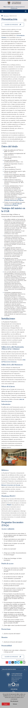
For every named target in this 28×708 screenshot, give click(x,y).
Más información (14, 701)
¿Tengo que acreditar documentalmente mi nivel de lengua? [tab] (15, 553)
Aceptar (5, 704)
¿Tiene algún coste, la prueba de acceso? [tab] (15, 625)
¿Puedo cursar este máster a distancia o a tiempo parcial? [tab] (15, 651)
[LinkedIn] (15, 662)
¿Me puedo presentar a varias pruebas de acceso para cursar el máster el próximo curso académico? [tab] (14, 589)
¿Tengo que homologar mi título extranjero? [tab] (13, 559)
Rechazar (15, 704)
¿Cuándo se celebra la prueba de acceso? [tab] (15, 581)
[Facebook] (10, 662)
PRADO (9, 505)
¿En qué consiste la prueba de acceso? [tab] (14, 574)
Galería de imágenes (11, 24)
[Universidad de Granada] (14, 3)
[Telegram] (18, 662)
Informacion (6, 16)
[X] (12, 662)
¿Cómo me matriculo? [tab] (10, 549)
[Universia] (14, 689)
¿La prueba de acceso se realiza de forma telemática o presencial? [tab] (13, 577)
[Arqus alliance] (13, 685)
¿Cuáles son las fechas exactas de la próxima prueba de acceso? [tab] (13, 584)
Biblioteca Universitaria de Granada (10, 485)
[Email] (24, 662)
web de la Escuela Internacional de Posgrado (14, 199)
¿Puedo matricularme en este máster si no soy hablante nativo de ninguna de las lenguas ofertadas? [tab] (15, 535)
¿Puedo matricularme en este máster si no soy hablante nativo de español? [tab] (15, 540)
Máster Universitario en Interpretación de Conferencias (14, 7)
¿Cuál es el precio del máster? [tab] (12, 633)
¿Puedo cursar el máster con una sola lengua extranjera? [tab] (14, 544)
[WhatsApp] (21, 662)
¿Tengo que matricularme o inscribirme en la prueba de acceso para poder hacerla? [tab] (15, 569)
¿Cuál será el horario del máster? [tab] (13, 642)
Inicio (2, 16)
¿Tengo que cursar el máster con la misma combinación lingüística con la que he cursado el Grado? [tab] (14, 621)
